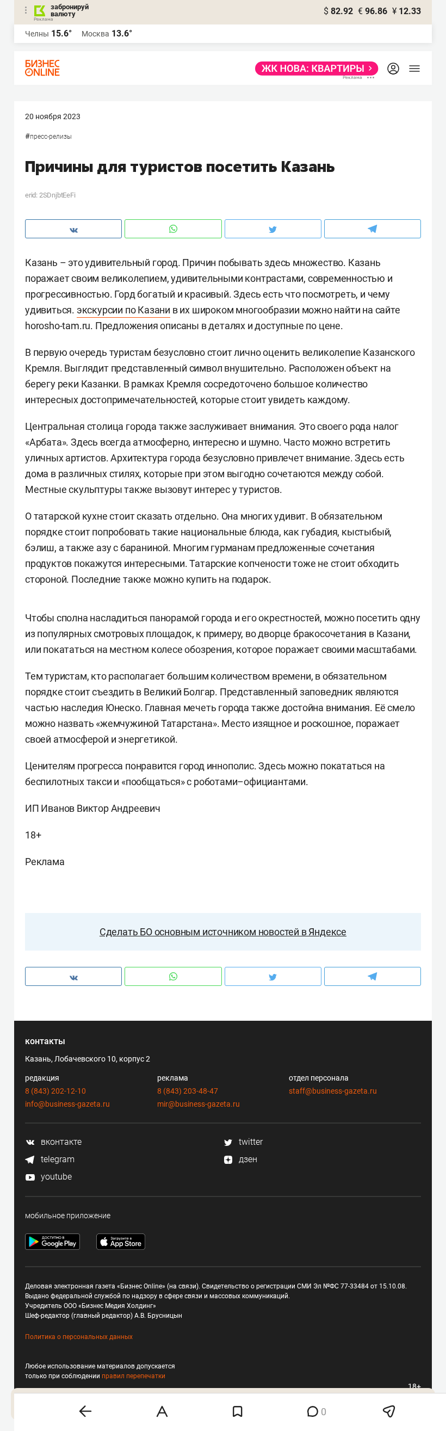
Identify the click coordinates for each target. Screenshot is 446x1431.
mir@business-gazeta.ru (198, 1104)
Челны (37, 33)
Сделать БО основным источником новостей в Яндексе (223, 931)
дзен (247, 1159)
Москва (95, 33)
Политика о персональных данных (79, 1337)
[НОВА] (314, 68)
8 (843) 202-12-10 (55, 1091)
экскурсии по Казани (123, 310)
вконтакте (60, 1142)
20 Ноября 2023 (52, 116)
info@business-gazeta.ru (67, 1104)
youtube (55, 1176)
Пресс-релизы (51, 136)
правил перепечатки (133, 1376)
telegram (57, 1159)
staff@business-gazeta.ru (333, 1091)
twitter (250, 1142)
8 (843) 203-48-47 (187, 1091)
